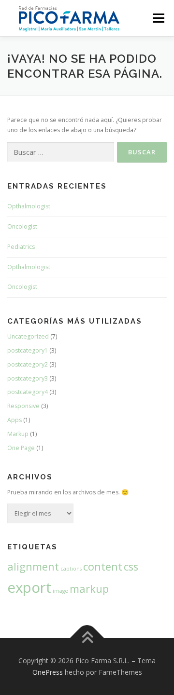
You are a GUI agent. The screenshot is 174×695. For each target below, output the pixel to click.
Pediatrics (21, 247)
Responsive (23, 406)
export (29, 587)
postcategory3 (27, 378)
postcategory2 (27, 364)
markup (89, 589)
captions (71, 568)
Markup (18, 434)
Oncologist (22, 226)
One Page (21, 448)
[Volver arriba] (87, 638)
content (102, 566)
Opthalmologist (28, 206)
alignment (33, 566)
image (60, 590)
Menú (158, 18)
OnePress (47, 672)
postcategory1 (27, 350)
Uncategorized (28, 336)
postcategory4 (27, 392)
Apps (14, 420)
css (131, 566)
